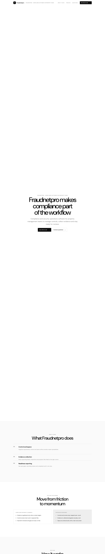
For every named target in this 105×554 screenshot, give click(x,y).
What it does (61, 2)
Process (68, 2)
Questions (75, 2)
